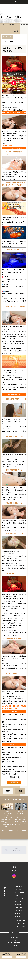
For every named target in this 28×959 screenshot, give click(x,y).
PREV (8, 791)
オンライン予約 (6, 957)
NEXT (20, 791)
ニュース (17, 895)
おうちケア (18, 901)
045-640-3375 (22, 955)
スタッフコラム (19, 898)
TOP (3, 24)
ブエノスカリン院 (20, 923)
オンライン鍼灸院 (20, 926)
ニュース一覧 (11, 24)
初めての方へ (18, 889)
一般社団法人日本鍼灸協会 (14, 938)
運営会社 (14, 940)
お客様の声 (18, 904)
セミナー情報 (18, 910)
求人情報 (17, 913)
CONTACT (14, 932)
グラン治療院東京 (20, 920)
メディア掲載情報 (19, 892)
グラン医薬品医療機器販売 (14, 942)
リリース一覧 (18, 907)
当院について (18, 886)
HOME (16, 883)
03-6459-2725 (7, 955)
